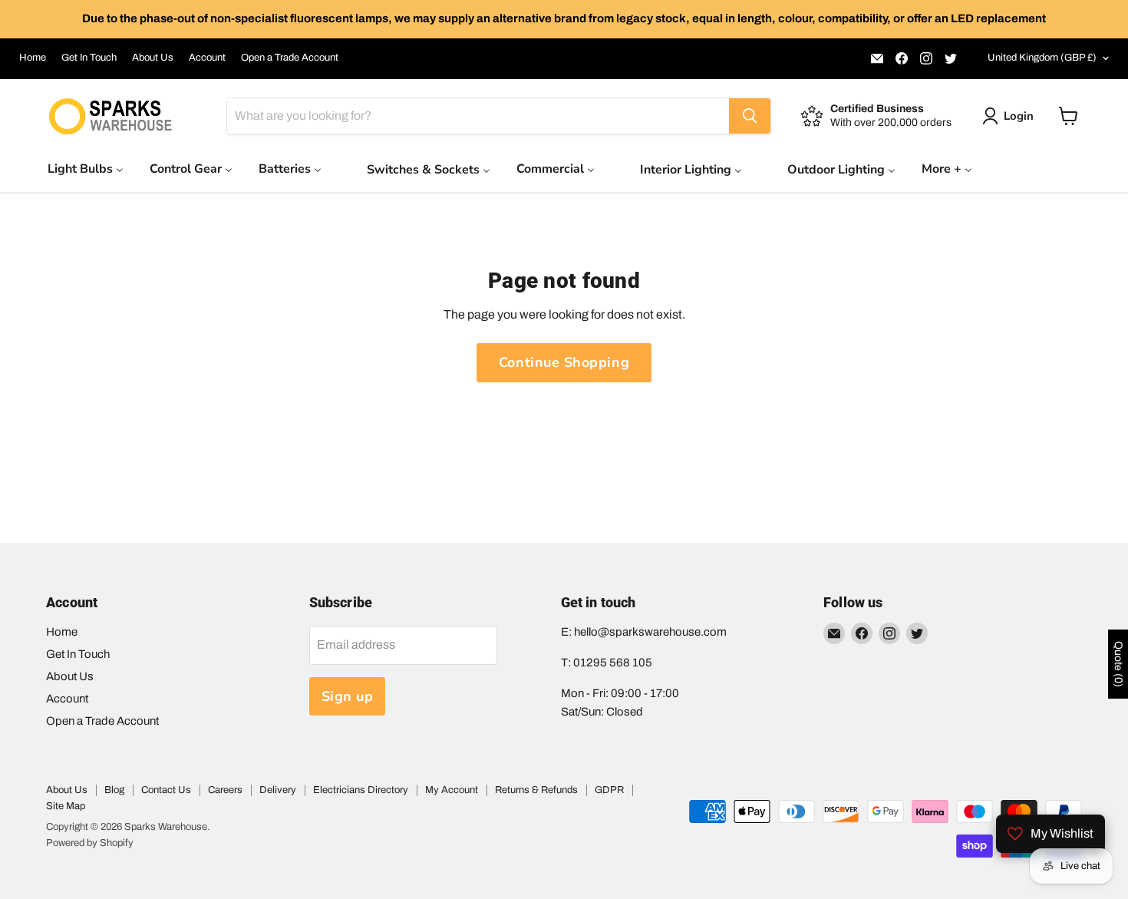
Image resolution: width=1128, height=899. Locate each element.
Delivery (277, 790)
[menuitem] (86, 168)
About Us (152, 57)
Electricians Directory (360, 790)
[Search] (749, 116)
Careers (225, 790)
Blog (114, 790)
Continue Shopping (564, 362)
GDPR (609, 790)
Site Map (65, 806)
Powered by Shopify (90, 843)
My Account (451, 790)
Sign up (348, 696)
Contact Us (166, 790)
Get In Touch (89, 57)
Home (32, 57)
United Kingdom (1042, 57)
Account (207, 57)
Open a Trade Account (289, 57)
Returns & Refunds (536, 790)
